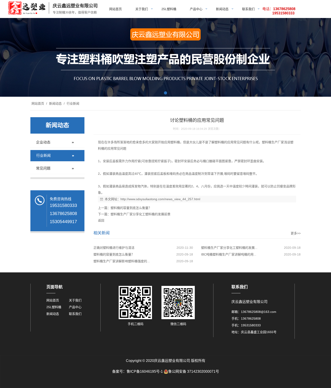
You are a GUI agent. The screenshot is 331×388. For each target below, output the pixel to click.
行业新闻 (72, 103)
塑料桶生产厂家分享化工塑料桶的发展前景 (140, 214)
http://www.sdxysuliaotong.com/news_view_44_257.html (160, 199)
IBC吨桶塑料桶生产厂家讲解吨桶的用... (228, 254)
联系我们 (248, 9)
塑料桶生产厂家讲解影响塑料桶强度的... (121, 261)
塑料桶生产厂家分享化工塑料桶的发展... (229, 247)
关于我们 (141, 9)
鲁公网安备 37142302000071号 (193, 371)
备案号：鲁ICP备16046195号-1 (137, 371)
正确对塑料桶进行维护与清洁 (113, 247)
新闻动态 (222, 9)
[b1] (165, 57)
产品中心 (196, 9)
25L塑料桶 (168, 9)
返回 (101, 220)
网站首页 (115, 9)
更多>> (296, 233)
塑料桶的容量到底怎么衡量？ (131, 208)
